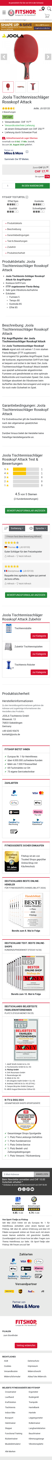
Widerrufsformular (12, 1376)
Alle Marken (10, 1451)
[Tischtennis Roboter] (8, 664)
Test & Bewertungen (17, 241)
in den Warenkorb (32, 185)
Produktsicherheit (16, 253)
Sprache (40, 528)
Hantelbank (34, 1407)
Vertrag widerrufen (26, 1345)
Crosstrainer (10, 1392)
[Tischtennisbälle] (8, 628)
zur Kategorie (39, 635)
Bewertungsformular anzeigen (26, 510)
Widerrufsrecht (34, 1371)
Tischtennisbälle (23, 628)
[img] (27, 152)
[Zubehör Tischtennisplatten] (8, 646)
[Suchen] (49, 9)
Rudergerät (34, 1397)
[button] (8, 86)
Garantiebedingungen (18, 235)
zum (10, 1335)
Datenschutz (33, 1361)
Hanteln (32, 1412)
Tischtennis (10, 1407)
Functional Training (13, 1433)
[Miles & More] (26, 1304)
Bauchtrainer (34, 1433)
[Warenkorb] (48, 16)
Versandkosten (11, 1371)
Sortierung (16, 528)
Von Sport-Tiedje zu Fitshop (15, 1219)
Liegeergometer (36, 1418)
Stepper (8, 1428)
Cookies (7, 1366)
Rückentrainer (11, 1439)
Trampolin (33, 1402)
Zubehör (11, 247)
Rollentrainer (34, 1423)
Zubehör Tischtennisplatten (29, 646)
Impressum (33, 1366)
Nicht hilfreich (24, 556)
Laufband (9, 1397)
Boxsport (9, 1418)
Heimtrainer (10, 1423)
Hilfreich (10, 556)
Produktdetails (14, 223)
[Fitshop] (22, 12)
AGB (6, 1361)
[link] (14, 793)
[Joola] (13, 35)
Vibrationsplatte (36, 1444)
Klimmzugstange (36, 1439)
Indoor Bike (10, 1412)
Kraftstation (10, 1402)
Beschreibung (14, 229)
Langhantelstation (37, 1428)
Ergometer (33, 1392)
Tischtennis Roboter (25, 664)
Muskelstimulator (13, 1444)
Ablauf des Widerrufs (37, 1376)
